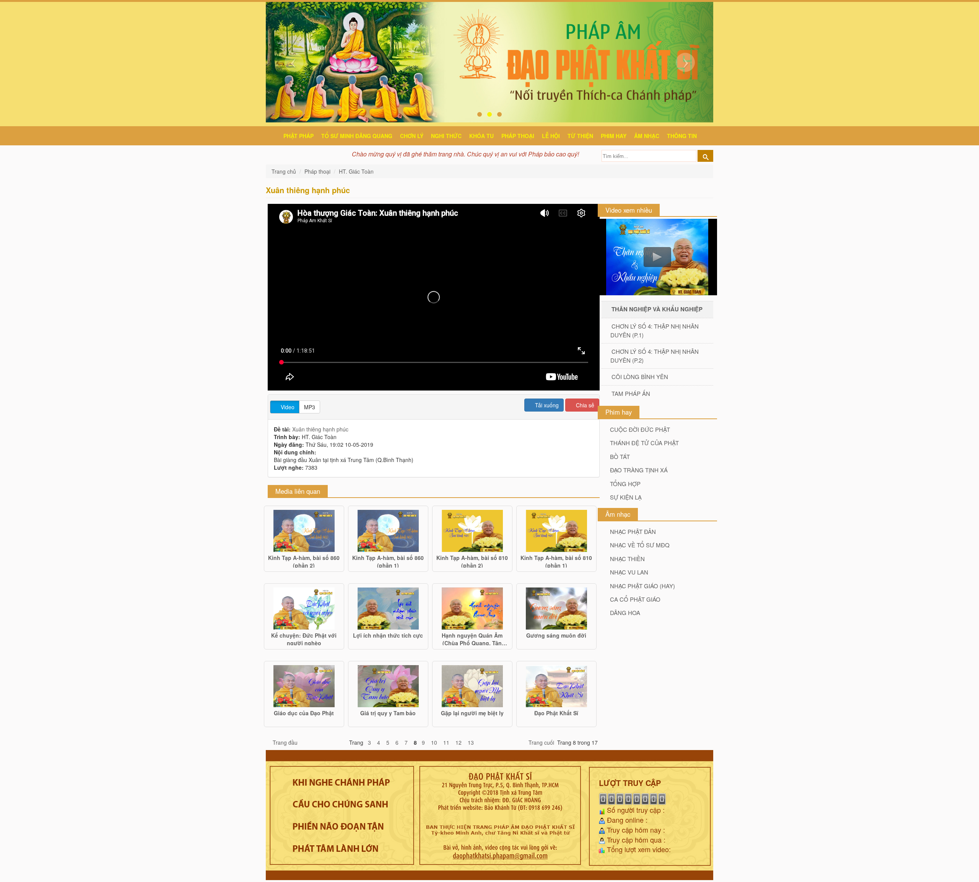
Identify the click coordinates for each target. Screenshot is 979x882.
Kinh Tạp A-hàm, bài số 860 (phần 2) (304, 561)
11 (446, 742)
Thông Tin (682, 136)
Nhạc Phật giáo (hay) (642, 586)
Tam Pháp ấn (630, 393)
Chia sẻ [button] (584, 405)
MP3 (309, 407)
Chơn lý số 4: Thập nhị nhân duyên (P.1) (654, 330)
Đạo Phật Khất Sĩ (556, 713)
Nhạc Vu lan (629, 572)
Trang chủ (285, 171)
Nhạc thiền (627, 559)
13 (471, 742)
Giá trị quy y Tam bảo (388, 713)
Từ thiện (580, 136)
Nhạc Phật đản (633, 531)
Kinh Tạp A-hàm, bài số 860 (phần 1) (388, 561)
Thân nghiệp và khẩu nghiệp (657, 309)
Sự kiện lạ (626, 497)
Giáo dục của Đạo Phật (304, 713)
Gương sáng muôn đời (556, 635)
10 (434, 742)
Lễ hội (551, 136)
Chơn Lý (411, 136)
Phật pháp (298, 136)
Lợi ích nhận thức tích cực (388, 635)
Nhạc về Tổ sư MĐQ (640, 545)
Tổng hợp (625, 484)
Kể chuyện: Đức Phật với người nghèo (304, 638)
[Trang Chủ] (274, 134)
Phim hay (613, 136)
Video (286, 407)
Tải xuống (546, 405)
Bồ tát (620, 456)
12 (458, 742)
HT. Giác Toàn (356, 171)
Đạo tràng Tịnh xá (639, 470)
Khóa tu (481, 136)
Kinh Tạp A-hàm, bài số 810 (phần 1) (556, 561)
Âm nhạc (646, 136)
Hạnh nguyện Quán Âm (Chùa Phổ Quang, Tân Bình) (472, 638)
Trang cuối (541, 742)
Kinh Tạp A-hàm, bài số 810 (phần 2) (472, 561)
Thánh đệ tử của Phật (644, 443)
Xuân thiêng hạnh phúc (320, 429)
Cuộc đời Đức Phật (640, 429)
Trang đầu (285, 742)
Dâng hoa (625, 613)
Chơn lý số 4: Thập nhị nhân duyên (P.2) (654, 355)
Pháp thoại (517, 136)
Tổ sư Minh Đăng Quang (356, 136)
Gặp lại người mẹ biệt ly (472, 713)
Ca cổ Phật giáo (635, 599)
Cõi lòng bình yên (639, 377)
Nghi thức (446, 136)
